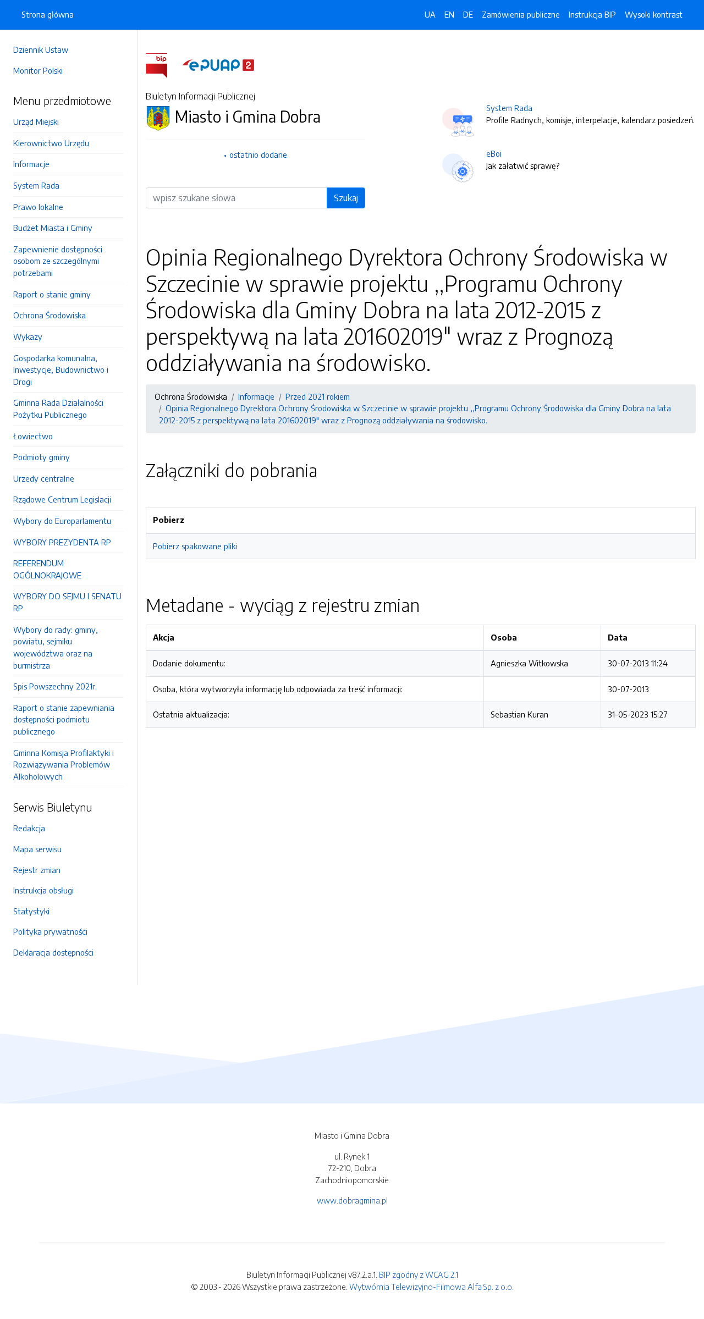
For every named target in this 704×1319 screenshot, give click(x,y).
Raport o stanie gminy (52, 294)
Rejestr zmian (37, 870)
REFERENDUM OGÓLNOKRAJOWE (47, 569)
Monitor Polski (38, 70)
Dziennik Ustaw (40, 49)
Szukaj (346, 197)
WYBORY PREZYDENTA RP (62, 542)
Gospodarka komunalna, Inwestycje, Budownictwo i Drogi (60, 370)
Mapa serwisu (37, 849)
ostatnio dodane (258, 154)
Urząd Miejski (36, 121)
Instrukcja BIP (592, 14)
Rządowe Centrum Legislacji (62, 499)
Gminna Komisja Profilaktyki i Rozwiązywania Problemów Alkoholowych (63, 764)
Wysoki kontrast (654, 14)
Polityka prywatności (50, 931)
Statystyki (31, 911)
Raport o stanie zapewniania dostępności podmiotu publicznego (63, 719)
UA (430, 14)
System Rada (36, 185)
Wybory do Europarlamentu (62, 521)
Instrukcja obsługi (43, 890)
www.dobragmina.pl (352, 1200)
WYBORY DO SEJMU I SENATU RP (67, 602)
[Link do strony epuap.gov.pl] (218, 64)
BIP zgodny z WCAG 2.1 (418, 1274)
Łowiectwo (33, 436)
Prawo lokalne (38, 207)
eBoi (494, 153)
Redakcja (29, 828)
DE (468, 14)
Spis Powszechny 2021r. (55, 686)
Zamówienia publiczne (521, 14)
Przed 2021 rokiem (317, 396)
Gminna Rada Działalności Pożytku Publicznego (58, 409)
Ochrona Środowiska (49, 315)
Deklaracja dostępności (53, 952)
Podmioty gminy (41, 457)
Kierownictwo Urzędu (51, 143)
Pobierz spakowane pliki (195, 546)
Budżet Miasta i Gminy (52, 228)
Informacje (31, 164)
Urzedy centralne (43, 478)
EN (449, 14)
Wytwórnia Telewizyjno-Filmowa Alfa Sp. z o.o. (431, 1287)
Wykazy (27, 336)
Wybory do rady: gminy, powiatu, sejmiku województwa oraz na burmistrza (55, 647)
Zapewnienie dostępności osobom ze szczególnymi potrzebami (57, 261)
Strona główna (47, 14)
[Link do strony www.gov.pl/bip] (163, 64)
